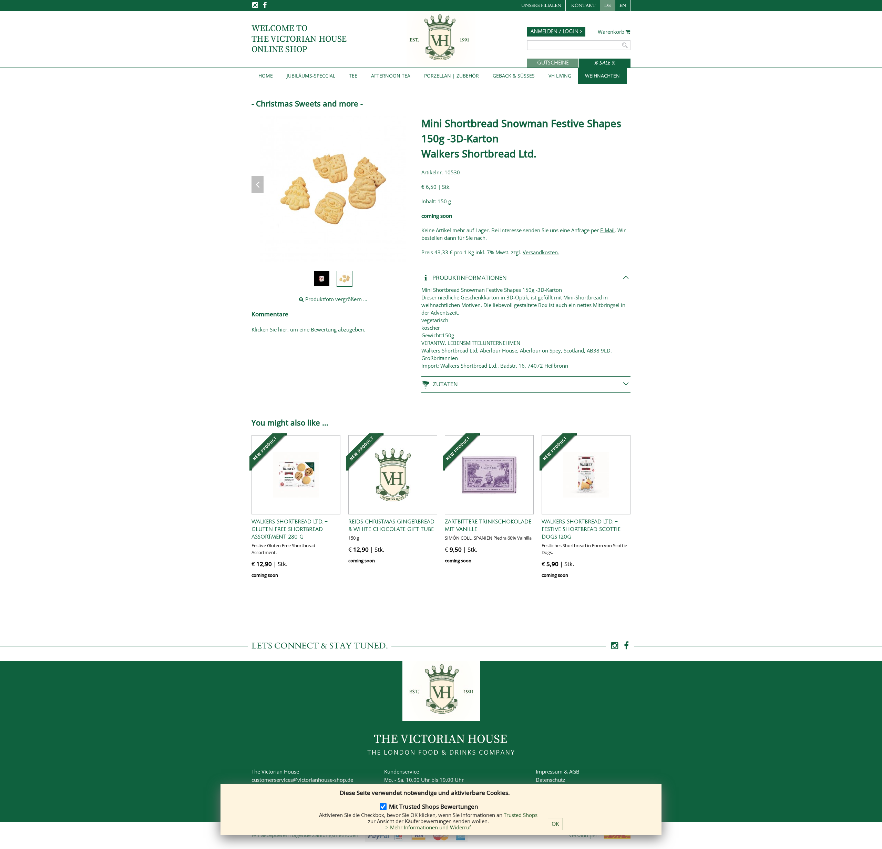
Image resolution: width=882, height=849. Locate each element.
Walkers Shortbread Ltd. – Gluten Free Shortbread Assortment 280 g (289, 529)
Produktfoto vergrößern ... (335, 299)
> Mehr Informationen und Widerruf (428, 827)
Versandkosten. (541, 252)
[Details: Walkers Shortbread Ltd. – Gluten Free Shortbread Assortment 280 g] (296, 474)
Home (265, 75)
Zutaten (445, 384)
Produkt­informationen (469, 277)
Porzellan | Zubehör (451, 75)
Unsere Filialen (541, 5)
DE (607, 5)
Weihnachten (602, 75)
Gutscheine (552, 62)
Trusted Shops (520, 814)
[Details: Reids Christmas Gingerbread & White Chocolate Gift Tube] (392, 474)
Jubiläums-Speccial (311, 75)
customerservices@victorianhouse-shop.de (302, 779)
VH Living (559, 75)
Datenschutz (550, 779)
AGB (574, 771)
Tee (353, 75)
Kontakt (583, 5)
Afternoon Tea (390, 75)
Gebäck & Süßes (514, 75)
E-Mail (607, 230)
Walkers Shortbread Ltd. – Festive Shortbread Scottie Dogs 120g (581, 529)
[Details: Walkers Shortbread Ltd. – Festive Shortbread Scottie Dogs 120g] (586, 474)
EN (622, 5)
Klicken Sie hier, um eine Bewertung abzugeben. (308, 329)
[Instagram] (256, 7)
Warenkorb (612, 32)
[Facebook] (264, 7)
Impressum (549, 771)
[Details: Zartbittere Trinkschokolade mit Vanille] (489, 474)
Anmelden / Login (555, 31)
